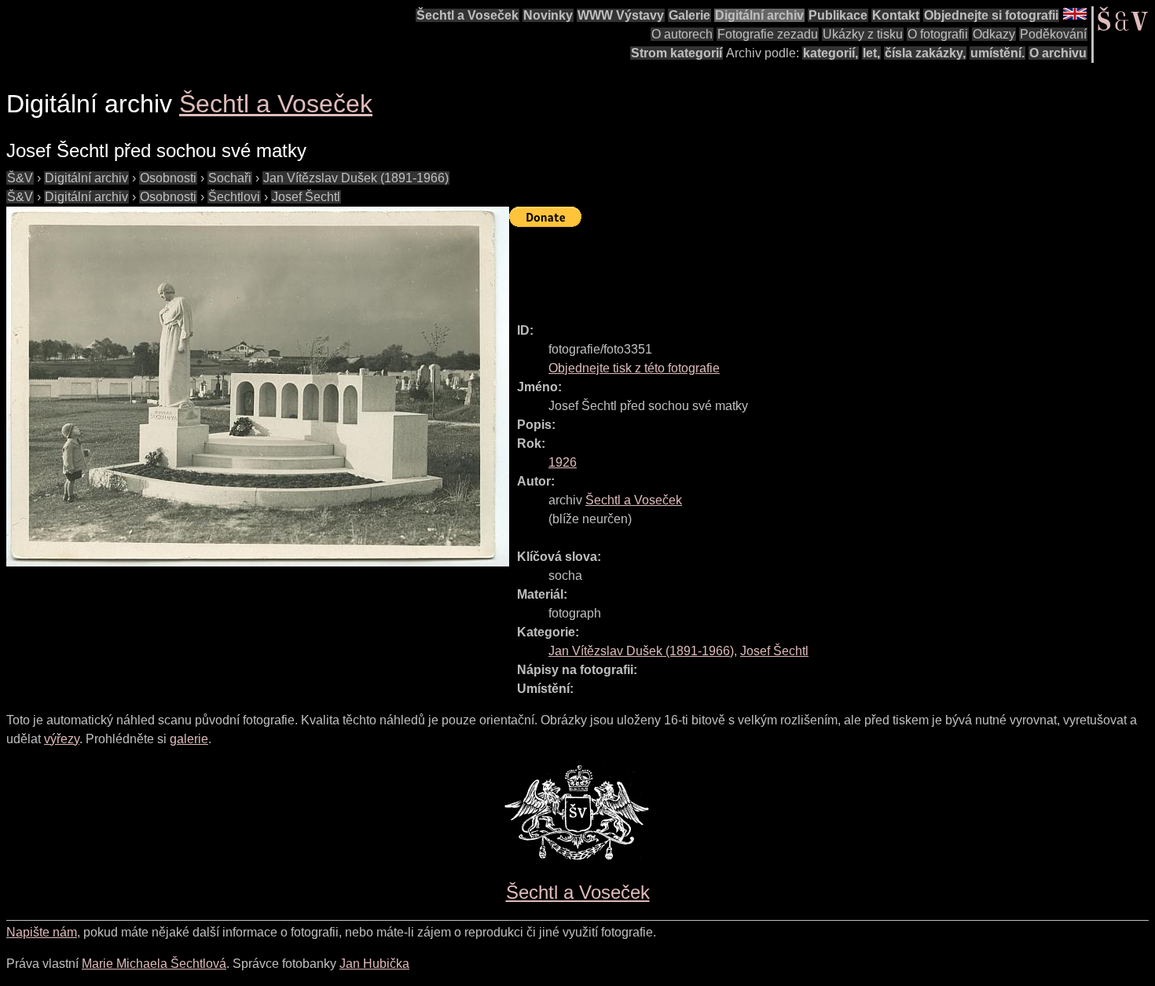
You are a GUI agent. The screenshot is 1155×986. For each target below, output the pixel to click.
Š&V (20, 178)
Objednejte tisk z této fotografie (634, 368)
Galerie (689, 15)
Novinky (548, 15)
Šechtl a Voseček (467, 15)
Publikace (837, 15)
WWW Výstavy (621, 15)
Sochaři (229, 178)
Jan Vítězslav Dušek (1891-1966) (356, 178)
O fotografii (938, 34)
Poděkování (1053, 34)
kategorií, (830, 53)
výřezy (61, 739)
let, (871, 53)
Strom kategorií (676, 53)
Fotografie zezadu (767, 34)
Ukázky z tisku (863, 34)
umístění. (997, 53)
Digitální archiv (759, 15)
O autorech (682, 34)
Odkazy (994, 34)
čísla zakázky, (925, 53)
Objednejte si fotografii (991, 15)
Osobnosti (168, 178)
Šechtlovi (234, 196)
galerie (189, 739)
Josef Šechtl (306, 196)
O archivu (1058, 53)
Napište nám (41, 932)
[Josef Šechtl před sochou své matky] (257, 386)
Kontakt (895, 15)
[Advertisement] (795, 268)
